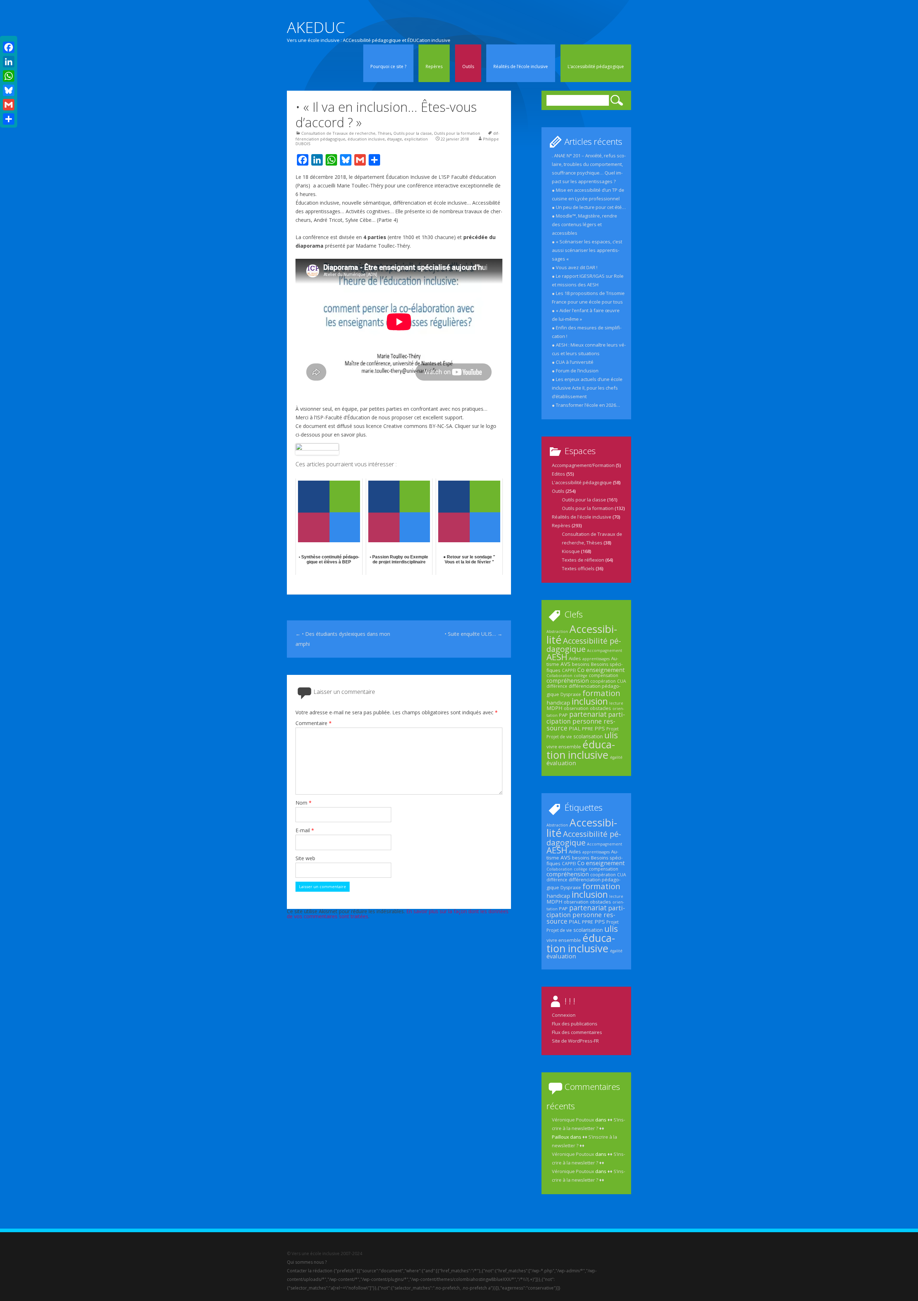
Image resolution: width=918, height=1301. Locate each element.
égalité (616, 757)
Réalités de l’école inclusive (520, 66)
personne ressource (580, 724)
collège (580, 675)
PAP (563, 715)
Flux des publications (574, 1023)
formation (601, 692)
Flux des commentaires (577, 1032)
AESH (556, 657)
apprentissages (596, 658)
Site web (305, 858)
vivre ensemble (563, 746)
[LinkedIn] (8, 61)
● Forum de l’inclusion (575, 370)
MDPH (554, 708)
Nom (303, 802)
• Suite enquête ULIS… (473, 633)
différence (556, 686)
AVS (565, 663)
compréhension (567, 681)
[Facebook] (8, 47)
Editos (558, 474)
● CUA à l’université (572, 362)
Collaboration (559, 675)
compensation (603, 675)
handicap (558, 702)
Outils (468, 66)
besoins (581, 664)
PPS (600, 728)
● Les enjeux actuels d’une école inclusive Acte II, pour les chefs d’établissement (587, 388)
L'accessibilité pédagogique (582, 482)
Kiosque (571, 551)
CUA (621, 681)
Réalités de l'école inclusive (581, 517)
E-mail (304, 830)
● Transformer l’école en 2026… (586, 405)
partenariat (588, 714)
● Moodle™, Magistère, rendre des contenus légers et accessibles (584, 224)
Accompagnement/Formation (583, 465)
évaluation (561, 763)
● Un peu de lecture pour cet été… (589, 207)
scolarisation (588, 736)
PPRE (587, 728)
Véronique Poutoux (573, 1119)
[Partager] (8, 119)
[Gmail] (8, 104)
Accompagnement (604, 650)
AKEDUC (316, 27)
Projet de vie (559, 737)
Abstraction (557, 631)
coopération (603, 681)
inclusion (590, 701)
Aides (575, 658)
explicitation (416, 139)
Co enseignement (601, 670)
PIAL (575, 728)
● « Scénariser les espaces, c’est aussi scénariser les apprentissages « (587, 250)
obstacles (600, 708)
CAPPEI (569, 670)
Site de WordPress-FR (575, 1041)
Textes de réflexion (583, 560)
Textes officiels (578, 568)
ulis (611, 735)
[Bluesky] (8, 90)
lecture (616, 703)
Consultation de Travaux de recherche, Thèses (346, 133)
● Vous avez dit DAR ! (574, 267)
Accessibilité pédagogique (583, 644)
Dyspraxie (570, 694)
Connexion (564, 1015)
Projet (612, 729)
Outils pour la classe (412, 133)
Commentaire (313, 723)
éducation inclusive (366, 139)
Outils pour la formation (457, 133)
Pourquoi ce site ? (388, 66)
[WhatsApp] (8, 76)
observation (576, 708)
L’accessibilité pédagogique (596, 66)
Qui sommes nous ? (307, 1262)
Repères (434, 66)
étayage (394, 139)
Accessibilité (581, 634)
